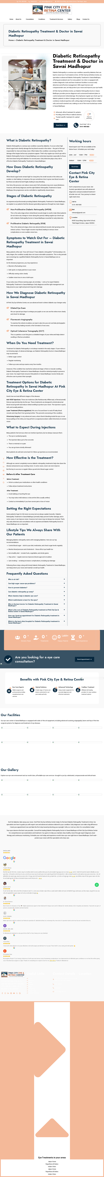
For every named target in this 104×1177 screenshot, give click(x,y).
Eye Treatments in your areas (52, 1157)
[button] (19, 19)
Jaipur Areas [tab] (52, 1161)
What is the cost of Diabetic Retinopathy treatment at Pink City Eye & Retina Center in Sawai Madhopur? (33, 610)
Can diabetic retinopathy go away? (21, 592)
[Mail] (70, 209)
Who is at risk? (13, 579)
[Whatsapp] (97, 885)
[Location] (70, 217)
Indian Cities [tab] (52, 1166)
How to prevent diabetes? (17, 588)
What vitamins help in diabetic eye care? (23, 596)
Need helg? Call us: (85, 124)
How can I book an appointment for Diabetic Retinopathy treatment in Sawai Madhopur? (33, 616)
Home (11, 19)
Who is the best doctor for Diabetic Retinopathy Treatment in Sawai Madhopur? (33, 605)
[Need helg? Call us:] (76, 125)
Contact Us (86, 19)
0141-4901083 (84, 126)
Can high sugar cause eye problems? (21, 583)
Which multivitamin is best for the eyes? (23, 600)
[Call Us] (70, 202)
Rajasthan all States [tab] (52, 1164)
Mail (73, 209)
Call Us (74, 201)
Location (74, 217)
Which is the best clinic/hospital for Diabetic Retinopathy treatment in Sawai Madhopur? (34, 622)
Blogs (78, 19)
